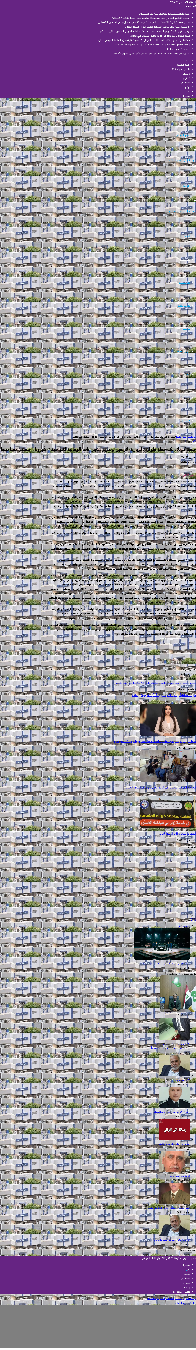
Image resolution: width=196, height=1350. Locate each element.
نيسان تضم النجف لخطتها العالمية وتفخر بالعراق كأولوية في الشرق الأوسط (151, 53)
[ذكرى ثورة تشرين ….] (174, 1075)
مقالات (187, 374)
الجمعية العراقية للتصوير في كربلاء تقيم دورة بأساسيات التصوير (160, 787)
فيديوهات (186, 420)
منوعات (186, 328)
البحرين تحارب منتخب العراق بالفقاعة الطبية (169, 1208)
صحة (188, 397)
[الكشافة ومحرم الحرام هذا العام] (168, 827)
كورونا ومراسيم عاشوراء (178, 1176)
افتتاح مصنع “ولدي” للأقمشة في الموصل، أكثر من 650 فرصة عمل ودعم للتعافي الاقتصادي (144, 22)
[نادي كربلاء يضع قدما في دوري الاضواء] (174, 1107)
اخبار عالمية (184, 282)
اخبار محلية (185, 259)
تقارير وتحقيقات (182, 351)
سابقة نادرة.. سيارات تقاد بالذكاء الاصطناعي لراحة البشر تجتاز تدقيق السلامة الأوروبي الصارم (143, 40)
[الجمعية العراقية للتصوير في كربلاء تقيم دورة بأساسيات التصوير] (168, 781)
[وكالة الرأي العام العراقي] (182, 160)
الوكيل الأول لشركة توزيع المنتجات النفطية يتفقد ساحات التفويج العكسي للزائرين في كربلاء (143, 31)
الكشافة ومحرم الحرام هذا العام (178, 833)
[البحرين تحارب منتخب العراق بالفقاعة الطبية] (174, 1203)
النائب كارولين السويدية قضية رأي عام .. (171, 1240)
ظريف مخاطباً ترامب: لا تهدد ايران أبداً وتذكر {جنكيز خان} (164, 695)
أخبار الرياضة (184, 305)
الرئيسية (186, 236)
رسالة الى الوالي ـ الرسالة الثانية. (174, 1144)
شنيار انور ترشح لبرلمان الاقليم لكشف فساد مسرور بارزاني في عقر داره (155, 741)
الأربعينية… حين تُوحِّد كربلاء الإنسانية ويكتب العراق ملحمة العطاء (157, 27)
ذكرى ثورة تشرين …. (180, 1080)
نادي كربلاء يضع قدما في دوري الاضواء (171, 1112)
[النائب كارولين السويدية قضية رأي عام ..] (174, 1235)
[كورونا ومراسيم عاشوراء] (174, 1171)
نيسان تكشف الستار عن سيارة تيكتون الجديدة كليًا (164, 13)
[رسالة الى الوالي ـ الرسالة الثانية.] (174, 1139)
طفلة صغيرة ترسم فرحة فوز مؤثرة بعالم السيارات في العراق (160, 36)
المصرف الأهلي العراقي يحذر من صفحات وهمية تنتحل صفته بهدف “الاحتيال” (150, 18)
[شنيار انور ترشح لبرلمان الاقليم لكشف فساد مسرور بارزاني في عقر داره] (168, 735)
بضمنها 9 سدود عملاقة (178, 49)
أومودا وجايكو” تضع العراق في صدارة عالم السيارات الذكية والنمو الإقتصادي (151, 44)
